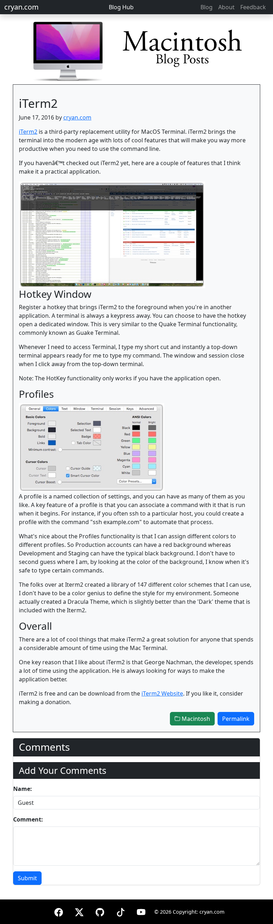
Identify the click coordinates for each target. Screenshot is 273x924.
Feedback (253, 7)
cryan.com (21, 7)
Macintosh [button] (195, 719)
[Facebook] (58, 911)
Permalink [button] (236, 719)
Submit (27, 878)
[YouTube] (141, 911)
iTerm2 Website (162, 693)
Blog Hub (121, 7)
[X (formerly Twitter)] (79, 911)
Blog (206, 7)
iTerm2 (28, 132)
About (226, 7)
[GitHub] (100, 911)
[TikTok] (120, 911)
